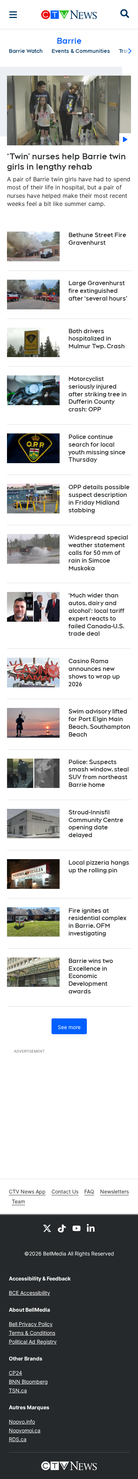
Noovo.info (22, 1421)
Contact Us (65, 1191)
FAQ (89, 1191)
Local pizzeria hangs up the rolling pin (98, 866)
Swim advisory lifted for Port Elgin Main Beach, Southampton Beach (99, 723)
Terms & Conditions (32, 1333)
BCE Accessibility (29, 1293)
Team (18, 1201)
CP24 (15, 1373)
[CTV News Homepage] (69, 14)
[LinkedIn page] (91, 1228)
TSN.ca (18, 1390)
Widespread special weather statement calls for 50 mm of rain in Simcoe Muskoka (98, 552)
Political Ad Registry (33, 1341)
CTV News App (27, 1191)
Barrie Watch (26, 51)
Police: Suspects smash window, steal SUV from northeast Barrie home (98, 773)
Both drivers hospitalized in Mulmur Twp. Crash (96, 339)
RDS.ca (17, 1439)
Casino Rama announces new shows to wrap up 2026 (94, 672)
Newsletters (114, 1191)
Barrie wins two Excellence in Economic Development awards (90, 976)
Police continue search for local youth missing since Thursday (96, 448)
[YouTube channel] (76, 1228)
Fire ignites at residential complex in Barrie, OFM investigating (97, 922)
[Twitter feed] (47, 1228)
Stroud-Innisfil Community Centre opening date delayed (95, 824)
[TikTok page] (61, 1228)
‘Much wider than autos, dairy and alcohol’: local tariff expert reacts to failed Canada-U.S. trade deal (96, 614)
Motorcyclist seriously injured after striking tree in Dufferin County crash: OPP (97, 394)
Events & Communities (81, 51)
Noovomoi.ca (24, 1430)
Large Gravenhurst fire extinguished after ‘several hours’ (97, 291)
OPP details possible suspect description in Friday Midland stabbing (99, 498)
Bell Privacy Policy (31, 1324)
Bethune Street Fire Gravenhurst (97, 239)
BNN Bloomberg (28, 1381)
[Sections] (13, 14)
